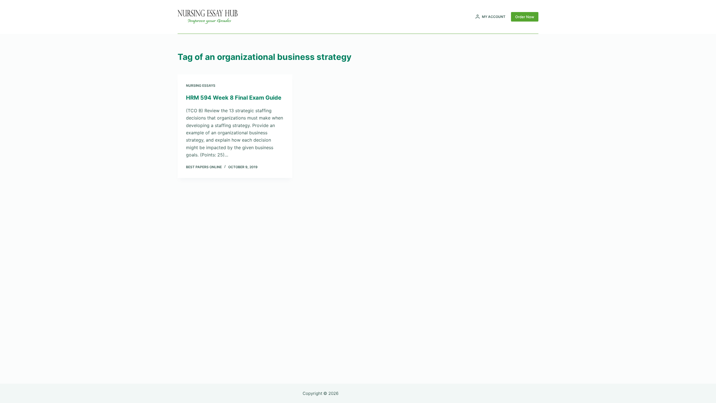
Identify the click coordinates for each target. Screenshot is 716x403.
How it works (355, 17)
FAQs (403, 17)
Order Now (524, 17)
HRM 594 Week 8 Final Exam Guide (233, 97)
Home (308, 17)
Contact (383, 17)
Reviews (327, 17)
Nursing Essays (200, 85)
